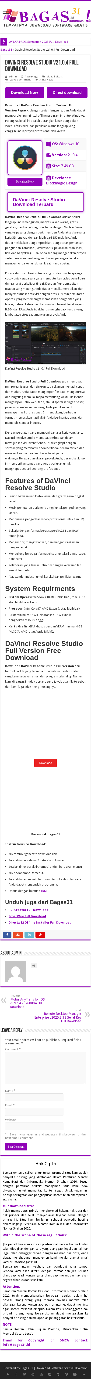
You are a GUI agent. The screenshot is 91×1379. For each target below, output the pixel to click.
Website (10, 1120)
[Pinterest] (33, 1374)
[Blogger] (75, 1374)
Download (45, 763)
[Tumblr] (58, 1374)
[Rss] (7, 1374)
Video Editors (55, 76)
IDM (44, 891)
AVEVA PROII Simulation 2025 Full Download (38, 41)
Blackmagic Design (61, 183)
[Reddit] (49, 1374)
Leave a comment (20, 79)
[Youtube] (41, 1374)
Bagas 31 (27, 1368)
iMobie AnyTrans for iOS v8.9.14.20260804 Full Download (27, 1001)
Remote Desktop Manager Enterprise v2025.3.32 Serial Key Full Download (57, 1016)
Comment (13, 1049)
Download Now (25, 181)
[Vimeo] (66, 1374)
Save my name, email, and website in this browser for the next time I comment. (45, 1136)
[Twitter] (24, 1374)
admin (13, 76)
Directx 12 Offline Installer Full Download (40, 922)
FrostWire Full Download (27, 916)
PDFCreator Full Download (28, 910)
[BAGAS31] (45, 16)
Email (9, 1105)
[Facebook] (16, 1374)
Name (10, 1091)
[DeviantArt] (83, 1374)
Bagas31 (6, 49)
